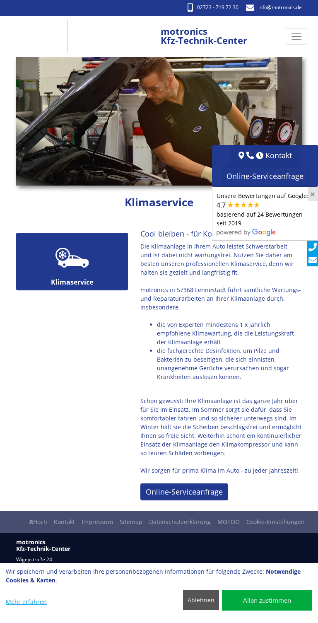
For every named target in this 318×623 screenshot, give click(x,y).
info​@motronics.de (280, 7)
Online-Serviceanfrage (184, 492)
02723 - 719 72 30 (217, 7)
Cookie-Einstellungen (275, 522)
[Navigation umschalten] (296, 36)
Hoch (40, 522)
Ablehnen (201, 600)
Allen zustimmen (267, 600)
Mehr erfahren (26, 602)
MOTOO (228, 522)
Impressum (97, 522)
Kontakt (64, 522)
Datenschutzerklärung (180, 522)
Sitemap (131, 522)
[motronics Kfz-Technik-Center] (41, 36)
